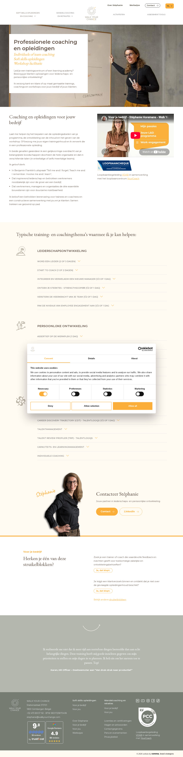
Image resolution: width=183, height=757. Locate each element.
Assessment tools (156, 14)
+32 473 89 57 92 (35, 713)
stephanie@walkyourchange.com (43, 717)
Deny (50, 406)
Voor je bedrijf (79, 705)
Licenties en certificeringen (118, 721)
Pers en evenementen (115, 733)
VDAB (125, 174)
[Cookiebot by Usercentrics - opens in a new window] (140, 349)
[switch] (75, 394)
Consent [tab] (48, 358)
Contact (151, 5)
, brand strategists (155, 754)
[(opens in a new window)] (135, 165)
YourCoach (133, 178)
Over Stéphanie (115, 5)
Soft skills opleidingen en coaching (28, 14)
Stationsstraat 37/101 (37, 705)
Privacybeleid (111, 737)
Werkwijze (135, 5)
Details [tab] (91, 358)
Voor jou (76, 709)
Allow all (132, 406)
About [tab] (134, 358)
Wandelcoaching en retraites (65, 14)
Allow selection (91, 406)
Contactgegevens (113, 729)
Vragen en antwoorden (115, 725)
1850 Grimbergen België (39, 709)
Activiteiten (119, 14)
